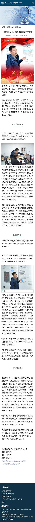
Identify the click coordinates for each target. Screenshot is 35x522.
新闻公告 (10, 27)
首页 (3, 27)
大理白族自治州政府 (7, 493)
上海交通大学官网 (6, 491)
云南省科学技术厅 (6, 496)
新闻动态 (18, 27)
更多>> (3, 502)
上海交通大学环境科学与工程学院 (11, 499)
